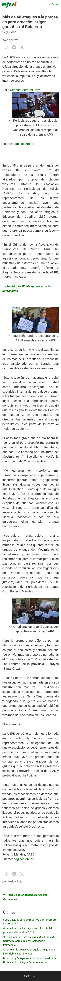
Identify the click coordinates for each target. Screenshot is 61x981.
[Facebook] (14, 47)
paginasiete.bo (24, 144)
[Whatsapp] (6, 47)
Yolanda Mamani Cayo (25, 90)
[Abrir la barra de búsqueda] (53, 4)
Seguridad (9, 32)
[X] (21, 47)
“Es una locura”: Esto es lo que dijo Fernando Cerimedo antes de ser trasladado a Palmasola (29, 940)
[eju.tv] (9, 4)
